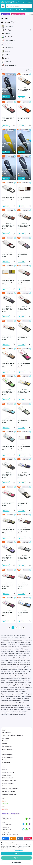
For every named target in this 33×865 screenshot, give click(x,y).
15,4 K (28, 838)
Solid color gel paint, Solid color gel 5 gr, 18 (8, 144)
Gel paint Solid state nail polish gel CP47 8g (24, 281)
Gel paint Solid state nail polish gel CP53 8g (24, 90)
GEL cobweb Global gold (24, 143)
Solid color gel (9, 26)
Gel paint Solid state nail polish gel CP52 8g (8, 226)
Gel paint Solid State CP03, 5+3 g (7, 613)
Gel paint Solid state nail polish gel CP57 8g (8, 117)
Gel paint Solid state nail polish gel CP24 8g (24, 419)
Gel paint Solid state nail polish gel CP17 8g (8, 502)
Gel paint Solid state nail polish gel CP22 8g (24, 447)
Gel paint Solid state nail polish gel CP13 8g (24, 530)
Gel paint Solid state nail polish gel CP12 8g (8, 558)
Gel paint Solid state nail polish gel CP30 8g (24, 364)
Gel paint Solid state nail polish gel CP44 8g (24, 253)
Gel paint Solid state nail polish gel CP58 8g (8, 198)
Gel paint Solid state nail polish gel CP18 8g (24, 475)
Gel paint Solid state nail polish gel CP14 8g (8, 530)
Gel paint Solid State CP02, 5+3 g (23, 613)
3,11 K (13, 838)
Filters (30, 70)
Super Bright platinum (10, 65)
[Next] (23, 627)
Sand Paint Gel (9, 37)
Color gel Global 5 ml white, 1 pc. (7, 170)
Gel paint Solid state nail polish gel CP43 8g (8, 309)
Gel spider (8, 33)
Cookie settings (16, 862)
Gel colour (8, 61)
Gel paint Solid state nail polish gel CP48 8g (8, 281)
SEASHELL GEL (9, 44)
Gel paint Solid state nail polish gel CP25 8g (8, 419)
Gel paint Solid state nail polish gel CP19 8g (8, 475)
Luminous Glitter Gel (10, 40)
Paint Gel (7, 54)
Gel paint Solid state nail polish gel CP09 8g (24, 558)
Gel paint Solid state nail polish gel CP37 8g (24, 336)
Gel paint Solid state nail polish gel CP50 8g (24, 226)
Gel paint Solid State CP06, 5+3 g (7, 585)
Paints (6, 18)
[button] (4, 70)
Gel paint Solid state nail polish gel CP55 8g (24, 198)
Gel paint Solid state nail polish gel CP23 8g (8, 447)
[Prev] (9, 627)
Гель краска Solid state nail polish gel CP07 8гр (24, 117)
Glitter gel (7, 51)
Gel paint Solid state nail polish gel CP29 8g (8, 392)
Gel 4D (7, 58)
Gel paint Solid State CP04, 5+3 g (23, 585)
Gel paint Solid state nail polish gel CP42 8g (24, 309)
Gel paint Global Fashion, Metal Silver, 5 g (8, 89)
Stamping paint (9, 30)
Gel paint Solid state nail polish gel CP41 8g (8, 336)
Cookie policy (19, 849)
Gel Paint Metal (9, 47)
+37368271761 (28, 2)
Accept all (16, 853)
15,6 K (6, 838)
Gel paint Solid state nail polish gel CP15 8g (24, 502)
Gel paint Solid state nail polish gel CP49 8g (8, 253)
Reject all (16, 858)
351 (21, 838)
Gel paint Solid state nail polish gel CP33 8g (8, 364)
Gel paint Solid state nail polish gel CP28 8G (24, 392)
